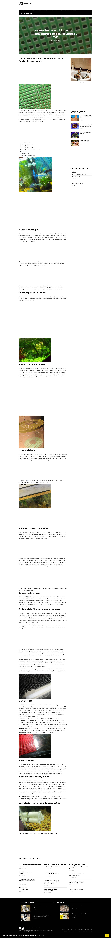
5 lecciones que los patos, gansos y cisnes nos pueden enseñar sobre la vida (27, 881)
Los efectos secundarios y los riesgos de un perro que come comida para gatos (86, 125)
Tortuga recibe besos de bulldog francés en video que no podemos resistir (42, 915)
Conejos (66, 10)
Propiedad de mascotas (26, 13)
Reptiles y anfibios (52, 833)
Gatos (73, 185)
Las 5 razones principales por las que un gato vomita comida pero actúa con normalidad (77, 883)
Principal (22, 10)
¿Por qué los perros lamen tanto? (77, 889)
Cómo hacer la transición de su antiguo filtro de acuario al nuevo (86, 117)
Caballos (33, 10)
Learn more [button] (41, 935)
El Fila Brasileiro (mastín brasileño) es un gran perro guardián (78, 866)
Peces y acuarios (75, 10)
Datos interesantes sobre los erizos (79, 906)
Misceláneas (74, 178)
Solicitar (75, 931)
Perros (40, 10)
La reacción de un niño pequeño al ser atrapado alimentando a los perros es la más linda (52, 882)
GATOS (75, 66)
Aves (28, 10)
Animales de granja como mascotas (53, 10)
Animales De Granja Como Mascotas (80, 174)
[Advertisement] (43, 74)
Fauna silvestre (83, 931)
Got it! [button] (107, 935)
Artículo (74, 172)
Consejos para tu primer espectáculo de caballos (85, 141)
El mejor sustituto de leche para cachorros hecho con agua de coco (51, 873)
